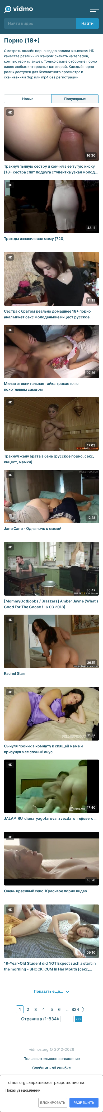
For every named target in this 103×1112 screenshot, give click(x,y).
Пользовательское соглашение (52, 1058)
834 (75, 1009)
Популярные (75, 99)
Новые (28, 99)
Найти (87, 23)
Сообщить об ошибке (51, 1068)
